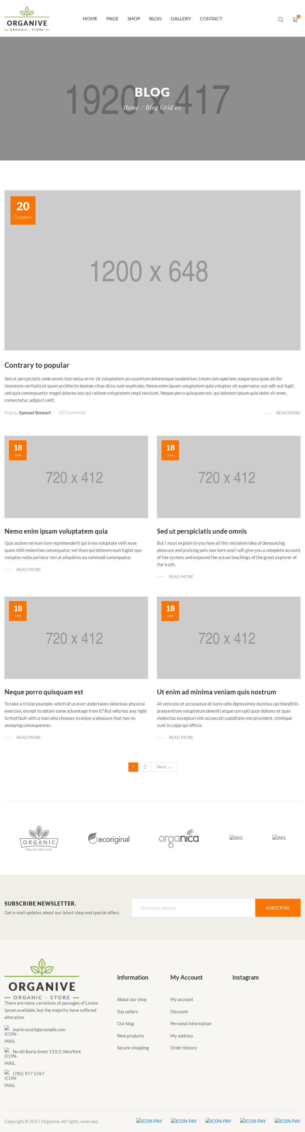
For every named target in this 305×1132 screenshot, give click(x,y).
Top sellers (127, 1011)
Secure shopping (133, 1047)
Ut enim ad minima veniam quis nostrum (216, 692)
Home (90, 18)
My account (181, 999)
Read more (288, 412)
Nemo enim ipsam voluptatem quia (56, 531)
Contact (211, 18)
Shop (133, 18)
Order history (183, 1047)
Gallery (181, 18)
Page (112, 18)
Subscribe (278, 907)
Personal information (190, 1023)
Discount (179, 1011)
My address (181, 1035)
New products (130, 1035)
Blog (155, 18)
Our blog (125, 1023)
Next (161, 767)
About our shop (132, 999)
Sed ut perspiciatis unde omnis (202, 531)
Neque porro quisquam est (43, 692)
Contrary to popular (36, 365)
